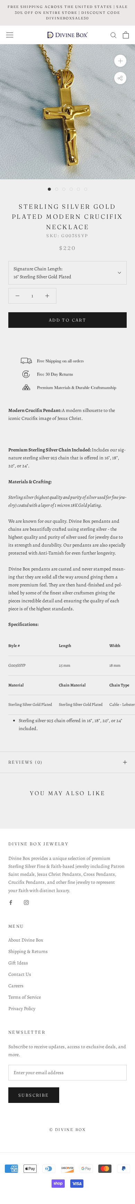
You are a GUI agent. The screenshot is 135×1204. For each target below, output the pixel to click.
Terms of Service (24, 997)
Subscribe (33, 1095)
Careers (16, 985)
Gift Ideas (18, 963)
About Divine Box (25, 940)
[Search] (113, 35)
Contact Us (19, 974)
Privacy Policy (21, 1008)
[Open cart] (126, 35)
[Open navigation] (9, 34)
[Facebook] (10, 902)
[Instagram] (26, 902)
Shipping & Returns (28, 951)
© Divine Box (67, 1129)
